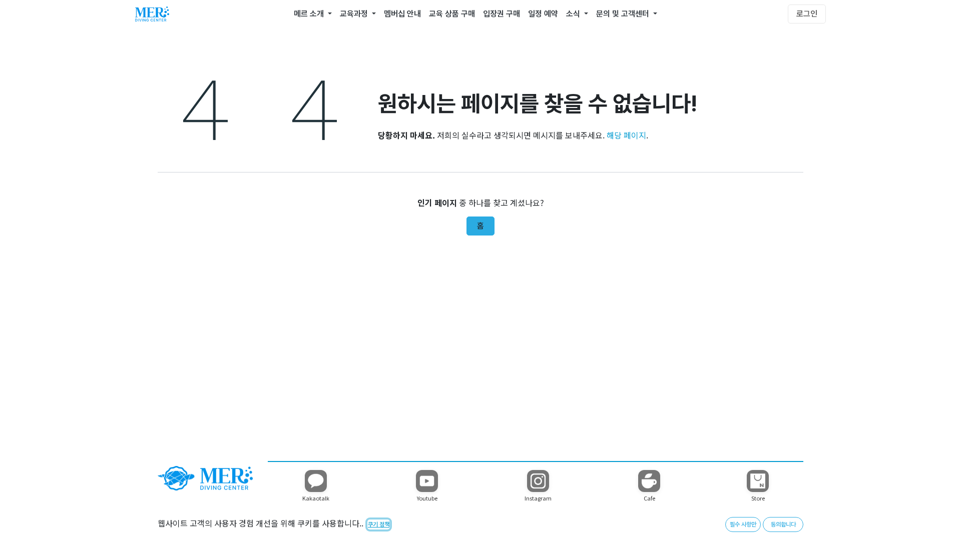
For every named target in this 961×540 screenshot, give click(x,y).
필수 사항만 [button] (743, 524)
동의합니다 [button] (783, 524)
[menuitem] (313, 14)
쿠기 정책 (378, 524)
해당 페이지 (626, 135)
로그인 (806, 13)
